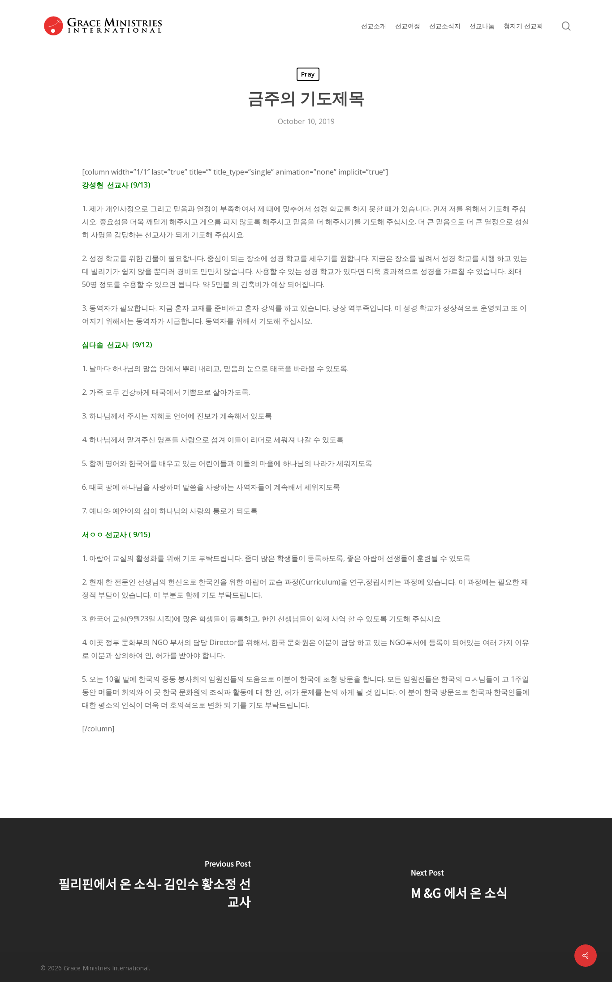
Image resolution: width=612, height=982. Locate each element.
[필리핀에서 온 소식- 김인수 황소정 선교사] (153, 885)
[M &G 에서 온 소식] (459, 885)
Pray (308, 74)
